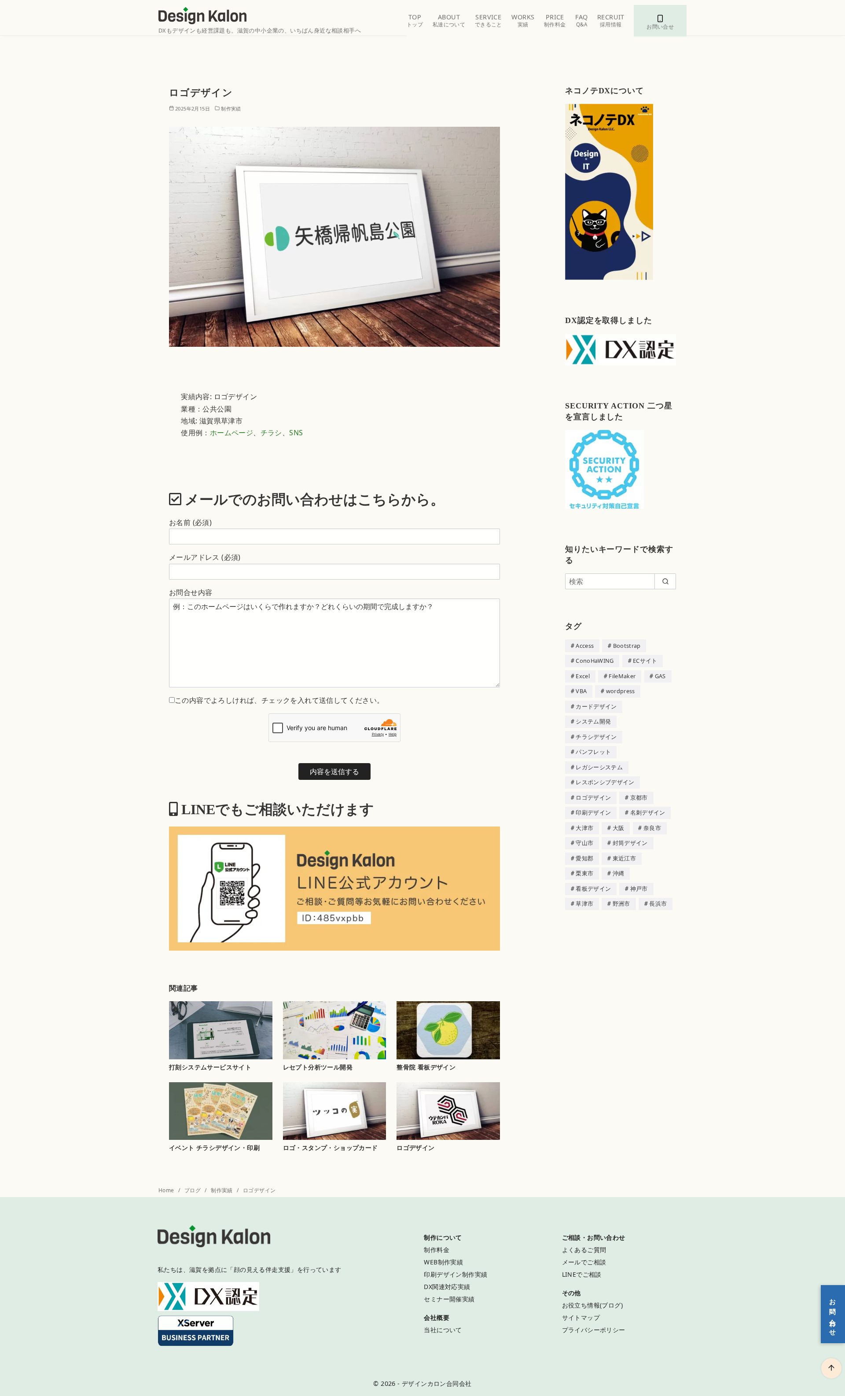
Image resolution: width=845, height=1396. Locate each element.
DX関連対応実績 (447, 1286)
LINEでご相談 (582, 1274)
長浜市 (658, 903)
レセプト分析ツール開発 (318, 1067)
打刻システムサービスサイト (210, 1067)
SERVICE (488, 20)
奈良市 (652, 828)
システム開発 (593, 721)
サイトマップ (581, 1317)
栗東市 (584, 873)
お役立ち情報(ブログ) (592, 1305)
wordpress (620, 691)
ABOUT (449, 20)
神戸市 (639, 889)
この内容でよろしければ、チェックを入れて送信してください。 (279, 700)
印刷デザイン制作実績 (455, 1274)
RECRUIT (611, 20)
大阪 (619, 828)
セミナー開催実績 (449, 1299)
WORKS (522, 20)
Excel (583, 676)
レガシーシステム (599, 767)
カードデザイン (596, 706)
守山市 (584, 843)
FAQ (581, 20)
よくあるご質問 (584, 1249)
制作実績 (231, 108)
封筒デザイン (630, 843)
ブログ (193, 1190)
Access (585, 646)
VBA (581, 691)
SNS (296, 432)
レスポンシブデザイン (605, 782)
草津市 (584, 903)
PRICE (555, 20)
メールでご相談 (584, 1262)
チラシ (271, 432)
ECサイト (645, 661)
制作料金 (436, 1249)
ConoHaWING (595, 661)
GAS (660, 676)
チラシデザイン (596, 737)
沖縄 (619, 873)
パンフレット (593, 752)
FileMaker (622, 676)
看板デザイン (593, 889)
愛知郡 (584, 858)
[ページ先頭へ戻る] (831, 1368)
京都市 (639, 797)
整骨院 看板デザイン (426, 1067)
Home (167, 1190)
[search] (665, 581)
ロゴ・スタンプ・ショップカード (330, 1147)
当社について (443, 1330)
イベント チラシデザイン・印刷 (214, 1147)
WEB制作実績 (443, 1262)
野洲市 (621, 903)
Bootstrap (627, 646)
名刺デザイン (647, 812)
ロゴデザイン (415, 1147)
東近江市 (624, 858)
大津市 (584, 828)
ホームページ (231, 432)
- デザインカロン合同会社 (434, 1383)
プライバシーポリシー (593, 1330)
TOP (415, 20)
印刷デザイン (593, 812)
